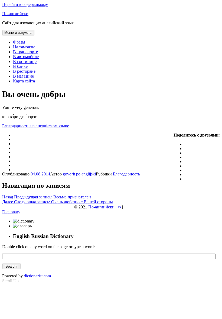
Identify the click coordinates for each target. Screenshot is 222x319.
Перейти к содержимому (25, 4)
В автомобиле (26, 56)
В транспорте (25, 51)
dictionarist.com (37, 276)
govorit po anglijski (79, 174)
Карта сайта (24, 81)
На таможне (24, 47)
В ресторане (24, 71)
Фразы (19, 42)
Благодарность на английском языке (35, 126)
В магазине (23, 76)
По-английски (15, 13)
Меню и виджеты (18, 33)
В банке (20, 66)
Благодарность (126, 174)
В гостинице (25, 61)
